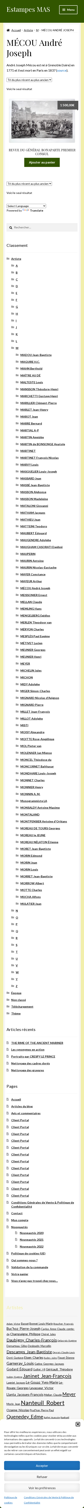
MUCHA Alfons (30, 897)
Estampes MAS (28, 9)
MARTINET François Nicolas (39, 457)
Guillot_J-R (39, 1369)
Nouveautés (19, 1227)
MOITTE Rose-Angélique (37, 739)
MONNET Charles (32, 780)
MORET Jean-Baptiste (35, 848)
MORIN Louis (29, 869)
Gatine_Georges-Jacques (49, 1363)
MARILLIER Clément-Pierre (38, 403)
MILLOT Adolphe (31, 718)
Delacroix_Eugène (67, 1340)
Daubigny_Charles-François (32, 1339)
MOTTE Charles (31, 890)
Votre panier (19, 1274)
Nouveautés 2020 (31, 1233)
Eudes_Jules (50, 1357)
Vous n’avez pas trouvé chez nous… (34, 1280)
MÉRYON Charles (32, 629)
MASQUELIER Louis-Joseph (38, 471)
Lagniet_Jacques (16, 1382)
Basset (25, 1323)
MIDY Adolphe (30, 684)
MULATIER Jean (30, 903)
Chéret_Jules (48, 1334)
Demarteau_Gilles (17, 1346)
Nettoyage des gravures (27, 1070)
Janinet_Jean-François (47, 1376)
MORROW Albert (32, 883)
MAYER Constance (32, 574)
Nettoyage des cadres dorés (30, 1063)
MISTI (24, 725)
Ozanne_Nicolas (18, 1410)
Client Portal (20, 1120)
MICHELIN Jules (31, 670)
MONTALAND (30, 814)
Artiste (28, 30)
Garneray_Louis (20, 1363)
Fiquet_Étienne (66, 1357)
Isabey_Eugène (14, 1377)
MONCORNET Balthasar (37, 766)
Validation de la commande (29, 1267)
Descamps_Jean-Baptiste (29, 1351)
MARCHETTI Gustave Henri (39, 396)
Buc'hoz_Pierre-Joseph (23, 1329)
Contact (17, 1213)
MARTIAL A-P (29, 430)
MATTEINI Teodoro (33, 526)
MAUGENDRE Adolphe (35, 540)
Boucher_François (63, 1323)
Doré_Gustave (15, 1357)
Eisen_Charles (33, 1357)
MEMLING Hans (31, 608)
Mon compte (19, 1220)
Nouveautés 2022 (31, 1246)
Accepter (42, 1465)
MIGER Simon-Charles (35, 691)
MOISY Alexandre (32, 732)
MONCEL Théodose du (35, 759)
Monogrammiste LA (33, 801)
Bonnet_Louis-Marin (41, 1323)
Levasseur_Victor (41, 1388)
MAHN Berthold (31, 368)
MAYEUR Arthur (31, 581)
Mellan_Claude (53, 1394)
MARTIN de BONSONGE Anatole (42, 444)
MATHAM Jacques (32, 512)
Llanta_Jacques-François (25, 1395)
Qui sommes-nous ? (24, 1260)
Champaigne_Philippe (25, 1334)
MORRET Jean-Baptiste (36, 876)
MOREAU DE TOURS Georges (40, 828)
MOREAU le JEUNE (32, 835)
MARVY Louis (29, 464)
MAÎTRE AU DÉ (30, 375)
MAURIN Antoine (32, 560)
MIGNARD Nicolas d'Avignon (39, 698)
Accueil (16, 30)
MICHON (26, 677)
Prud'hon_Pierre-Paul (42, 1410)
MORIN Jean (28, 862)
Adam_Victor (13, 1323)
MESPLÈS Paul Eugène (35, 636)
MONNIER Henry (31, 787)
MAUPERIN (27, 554)
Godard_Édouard (19, 1369)
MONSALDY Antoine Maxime (40, 807)
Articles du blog (22, 1106)
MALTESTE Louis (31, 382)
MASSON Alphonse (33, 492)
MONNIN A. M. (30, 794)
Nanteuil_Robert (42, 1402)
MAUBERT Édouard (33, 533)
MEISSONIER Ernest (33, 595)
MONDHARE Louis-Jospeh (38, 773)
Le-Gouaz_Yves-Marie (42, 1382)
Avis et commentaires (26, 1113)
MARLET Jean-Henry (34, 409)
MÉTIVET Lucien (31, 643)
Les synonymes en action (27, 1049)
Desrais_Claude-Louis (64, 1352)
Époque (16, 993)
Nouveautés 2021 (31, 1239)
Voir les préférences (42, 1488)
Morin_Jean (13, 1404)
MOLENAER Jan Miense (36, 753)
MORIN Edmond (31, 855)
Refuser (42, 1477)
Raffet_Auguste (52, 1417)
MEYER (25, 663)
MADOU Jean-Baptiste (36, 355)
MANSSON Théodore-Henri (39, 389)
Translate (36, 210)
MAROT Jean (29, 416)
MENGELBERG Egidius (35, 615)
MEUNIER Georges (32, 649)
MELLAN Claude (31, 602)
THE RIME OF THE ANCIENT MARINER (37, 1043)
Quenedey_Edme (25, 1416)
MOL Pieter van (30, 746)
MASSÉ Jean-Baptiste (35, 485)
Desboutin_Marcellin (39, 1346)
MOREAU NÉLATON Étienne (39, 842)
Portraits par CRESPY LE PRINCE (33, 1056)
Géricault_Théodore (59, 1369)
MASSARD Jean (30, 478)
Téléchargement (22, 1006)
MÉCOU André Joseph (35, 588)
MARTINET (28, 451)
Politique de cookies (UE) (28, 1253)
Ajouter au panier (42, 162)
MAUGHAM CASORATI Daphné (41, 547)
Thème (16, 1013)
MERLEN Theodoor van (36, 622)
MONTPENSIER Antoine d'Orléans (43, 821)
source (61, 70)
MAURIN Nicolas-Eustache (38, 567)
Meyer (69, 1394)
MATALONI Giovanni (34, 505)
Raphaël (65, 1417)
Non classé (18, 1000)
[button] (78, 1424)
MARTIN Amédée (32, 437)
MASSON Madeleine (34, 499)
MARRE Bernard (31, 423)
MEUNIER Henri (30, 656)
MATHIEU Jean (30, 519)
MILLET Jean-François (35, 711)
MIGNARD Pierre (31, 704)
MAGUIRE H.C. (30, 361)
